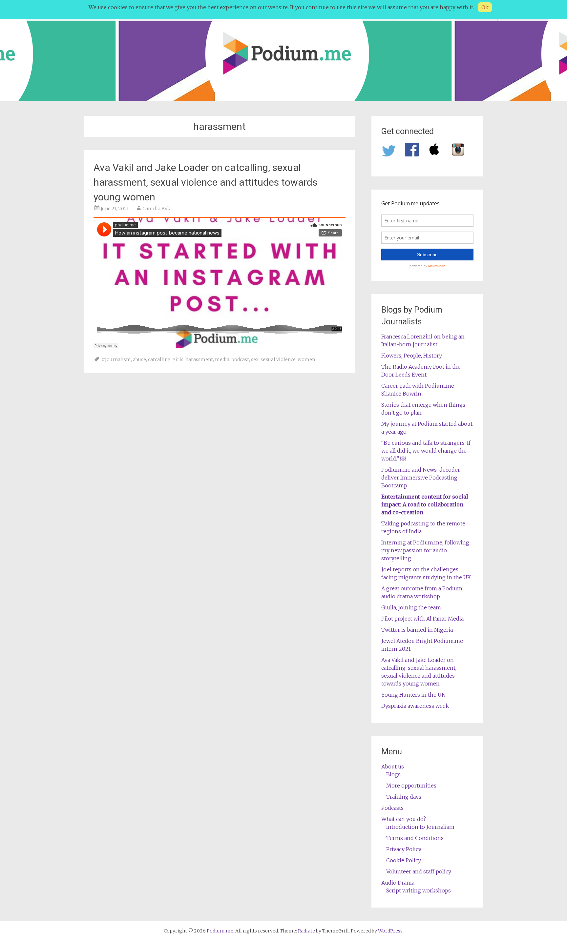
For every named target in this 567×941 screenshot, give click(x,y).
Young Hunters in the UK (413, 694)
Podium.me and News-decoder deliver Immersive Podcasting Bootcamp (420, 477)
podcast (240, 359)
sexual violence (278, 359)
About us (392, 766)
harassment (199, 359)
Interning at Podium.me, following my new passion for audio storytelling (425, 550)
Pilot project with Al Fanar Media (422, 618)
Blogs (393, 774)
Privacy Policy (403, 849)
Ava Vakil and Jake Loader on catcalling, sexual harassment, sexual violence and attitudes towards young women (205, 182)
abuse (139, 359)
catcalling (159, 359)
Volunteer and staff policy (418, 871)
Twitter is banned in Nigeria (417, 629)
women (306, 359)
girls (178, 359)
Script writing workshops (418, 890)
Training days (403, 796)
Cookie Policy (403, 860)
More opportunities (411, 785)
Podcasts (392, 808)
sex (255, 359)
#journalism (116, 359)
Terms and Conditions (415, 838)
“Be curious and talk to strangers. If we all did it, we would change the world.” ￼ (426, 451)
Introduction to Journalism (420, 827)
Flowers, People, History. (411, 355)
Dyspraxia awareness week (415, 706)
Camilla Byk (156, 209)
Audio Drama (397, 882)
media (222, 359)
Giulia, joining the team (411, 607)
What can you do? (403, 819)
